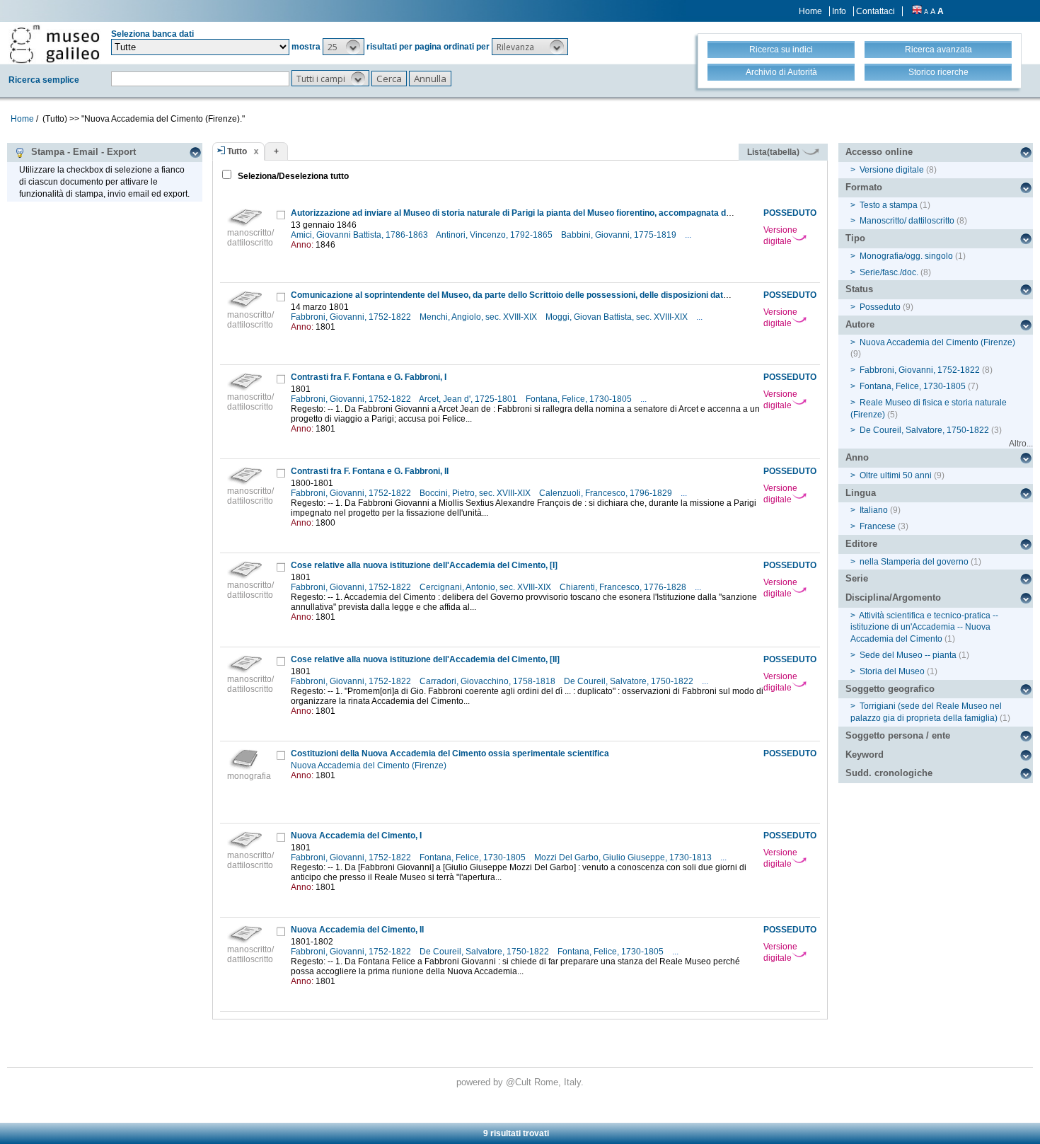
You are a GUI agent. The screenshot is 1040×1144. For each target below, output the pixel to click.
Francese (878, 526)
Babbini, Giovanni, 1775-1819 (619, 235)
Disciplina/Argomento (893, 597)
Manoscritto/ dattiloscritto (907, 221)
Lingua (860, 492)
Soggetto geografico (890, 688)
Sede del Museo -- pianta (908, 655)
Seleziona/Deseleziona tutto (292, 176)
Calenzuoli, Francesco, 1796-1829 (606, 493)
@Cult (520, 1082)
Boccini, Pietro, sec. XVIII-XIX (476, 493)
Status (859, 289)
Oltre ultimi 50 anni (896, 475)
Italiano (874, 510)
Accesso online (879, 151)
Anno (857, 457)
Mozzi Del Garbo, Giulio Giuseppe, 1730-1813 (624, 857)
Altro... (1021, 444)
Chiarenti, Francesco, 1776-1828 (624, 587)
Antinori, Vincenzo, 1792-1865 (495, 235)
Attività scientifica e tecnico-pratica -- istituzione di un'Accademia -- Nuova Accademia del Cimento (924, 628)
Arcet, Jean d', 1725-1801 (469, 399)
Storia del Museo (892, 671)
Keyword (864, 754)
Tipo (855, 238)
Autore (859, 324)
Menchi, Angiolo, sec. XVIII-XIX (479, 317)
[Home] (54, 44)
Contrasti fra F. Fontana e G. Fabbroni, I (368, 377)
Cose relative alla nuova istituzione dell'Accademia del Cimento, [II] (425, 659)
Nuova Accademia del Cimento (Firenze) (370, 765)
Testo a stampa (889, 205)
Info (839, 11)
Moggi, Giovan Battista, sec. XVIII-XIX (617, 317)
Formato (863, 187)
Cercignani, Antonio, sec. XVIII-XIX (486, 587)
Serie (856, 578)
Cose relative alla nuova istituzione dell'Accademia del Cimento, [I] (424, 565)
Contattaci (875, 11)
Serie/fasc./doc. (889, 272)
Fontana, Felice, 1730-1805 (580, 399)
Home (810, 11)
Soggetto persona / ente (897, 735)
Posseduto (880, 307)
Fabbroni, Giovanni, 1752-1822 (352, 317)
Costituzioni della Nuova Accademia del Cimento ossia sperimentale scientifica (450, 753)
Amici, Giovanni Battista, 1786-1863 (360, 235)
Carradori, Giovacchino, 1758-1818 (488, 681)
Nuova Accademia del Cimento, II (357, 930)
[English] (917, 11)
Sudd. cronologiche (888, 773)
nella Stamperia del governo (914, 562)
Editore (861, 543)
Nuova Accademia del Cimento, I (356, 835)
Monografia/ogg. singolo (906, 256)
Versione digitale (780, 235)
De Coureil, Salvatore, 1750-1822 (629, 681)
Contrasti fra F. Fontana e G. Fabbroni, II (370, 471)
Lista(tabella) (774, 152)
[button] (343, 46)
